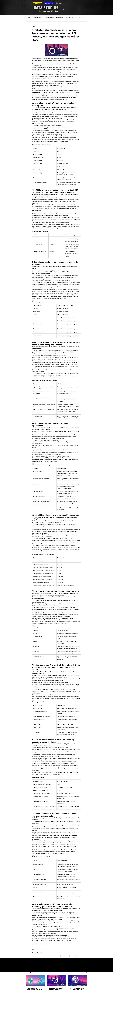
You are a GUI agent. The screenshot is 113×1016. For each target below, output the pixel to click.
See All (85, 972)
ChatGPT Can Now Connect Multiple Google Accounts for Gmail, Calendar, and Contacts (34, 988)
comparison (73, 956)
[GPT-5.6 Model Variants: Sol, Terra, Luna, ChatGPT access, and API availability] (77, 980)
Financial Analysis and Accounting (54, 17)
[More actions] (80, 26)
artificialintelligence (46, 956)
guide (54, 956)
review (63, 956)
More (79, 17)
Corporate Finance (71, 17)
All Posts (28, 17)
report (58, 956)
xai (78, 956)
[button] (85, 17)
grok (68, 956)
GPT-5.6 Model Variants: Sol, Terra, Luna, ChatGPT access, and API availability (77, 988)
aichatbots (35, 956)
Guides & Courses (37, 17)
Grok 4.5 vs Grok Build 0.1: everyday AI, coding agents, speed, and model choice (56, 988)
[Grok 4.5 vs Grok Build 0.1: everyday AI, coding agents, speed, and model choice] (56, 980)
